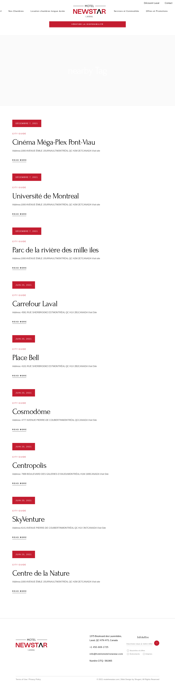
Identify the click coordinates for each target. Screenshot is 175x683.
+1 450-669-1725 (99, 647)
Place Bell (25, 357)
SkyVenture (28, 519)
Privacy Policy (35, 679)
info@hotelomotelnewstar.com (106, 654)
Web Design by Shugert (131, 679)
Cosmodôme (31, 411)
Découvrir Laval (151, 3)
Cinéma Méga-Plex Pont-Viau (53, 142)
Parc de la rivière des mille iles (55, 250)
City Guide (19, 134)
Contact (168, 3)
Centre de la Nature (40, 573)
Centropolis (29, 465)
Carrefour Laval (34, 303)
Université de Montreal (45, 196)
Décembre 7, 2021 (27, 123)
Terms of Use (21, 679)
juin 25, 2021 (24, 285)
